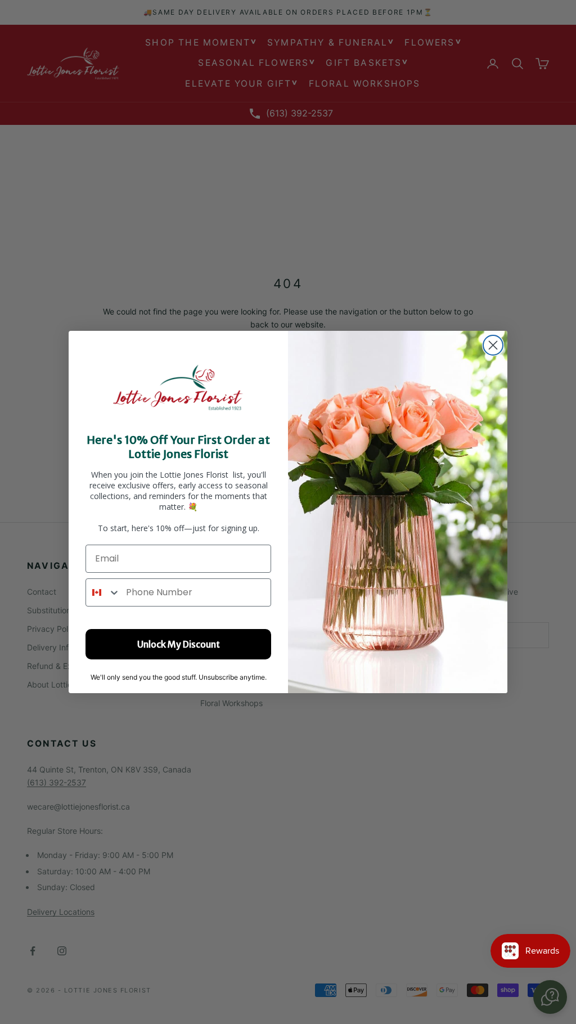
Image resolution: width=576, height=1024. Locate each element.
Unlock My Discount (178, 644)
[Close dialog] (493, 345)
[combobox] (103, 592)
